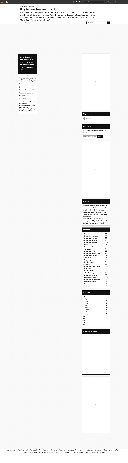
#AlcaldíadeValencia (89, 257)
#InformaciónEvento (89, 251)
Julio (86, 301)
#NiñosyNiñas (87, 284)
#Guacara (86, 286)
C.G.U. (117, 450)
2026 (84, 297)
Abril (86, 307)
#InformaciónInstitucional (91, 253)
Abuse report (108, 450)
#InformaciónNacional (90, 238)
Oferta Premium (57, 452)
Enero (87, 314)
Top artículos (88, 450)
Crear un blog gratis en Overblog (70, 450)
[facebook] (73, 2)
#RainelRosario (23, 103)
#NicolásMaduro (88, 262)
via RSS (88, 118)
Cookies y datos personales (74, 452)
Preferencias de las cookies (95, 452)
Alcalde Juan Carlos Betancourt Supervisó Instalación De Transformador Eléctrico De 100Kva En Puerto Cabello (95, 208)
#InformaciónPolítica (90, 242)
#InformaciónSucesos (90, 275)
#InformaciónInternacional (91, 279)
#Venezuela (87, 245)
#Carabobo (87, 249)
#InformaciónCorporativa (91, 266)
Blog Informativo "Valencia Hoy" (29, 450)
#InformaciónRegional (90, 240)
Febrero (87, 312)
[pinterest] (79, 2)
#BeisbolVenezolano (89, 281)
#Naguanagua (87, 260)
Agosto (87, 299)
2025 (84, 316)
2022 (84, 323)
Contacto (28, 23)
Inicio (21, 23)
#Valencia (86, 234)
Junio (86, 303)
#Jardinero (25, 107)
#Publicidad (87, 268)
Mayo (86, 305)
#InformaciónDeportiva (29, 101)
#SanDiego (86, 264)
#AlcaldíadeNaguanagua (91, 273)
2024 (84, 318)
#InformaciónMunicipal (90, 236)
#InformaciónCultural (90, 255)
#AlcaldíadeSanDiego (90, 277)
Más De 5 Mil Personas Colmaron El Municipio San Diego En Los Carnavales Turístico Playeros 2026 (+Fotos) (95, 221)
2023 (84, 320)
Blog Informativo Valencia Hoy (39, 9)
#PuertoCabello (88, 271)
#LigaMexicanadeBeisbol (26, 110)
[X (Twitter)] (76, 2)
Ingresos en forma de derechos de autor (36, 452)
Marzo (87, 310)
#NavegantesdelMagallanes (26, 109)
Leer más (23, 98)
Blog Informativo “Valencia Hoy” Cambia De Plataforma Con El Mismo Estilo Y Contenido (95, 214)
